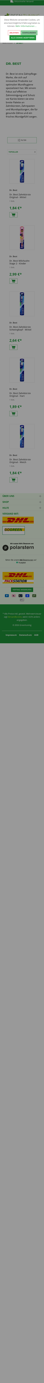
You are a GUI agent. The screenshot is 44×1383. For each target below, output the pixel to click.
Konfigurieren (29, 33)
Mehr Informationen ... (26, 26)
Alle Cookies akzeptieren (22, 37)
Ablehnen (14, 33)
